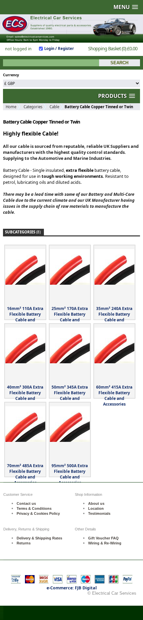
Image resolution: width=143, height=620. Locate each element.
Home (11, 106)
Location (96, 508)
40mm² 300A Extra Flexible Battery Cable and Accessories (25, 395)
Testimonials (99, 513)
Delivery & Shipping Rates (39, 538)
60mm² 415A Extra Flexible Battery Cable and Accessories (114, 395)
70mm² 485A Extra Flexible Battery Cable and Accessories (25, 474)
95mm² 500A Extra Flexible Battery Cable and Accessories (70, 474)
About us (96, 503)
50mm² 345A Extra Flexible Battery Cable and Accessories (70, 395)
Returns (24, 543)
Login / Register (59, 48)
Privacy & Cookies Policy (38, 513)
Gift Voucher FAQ (103, 538)
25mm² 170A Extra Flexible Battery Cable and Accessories (70, 317)
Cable (54, 106)
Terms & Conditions (34, 508)
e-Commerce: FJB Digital (72, 588)
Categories (33, 106)
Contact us (26, 503)
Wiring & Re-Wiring (104, 543)
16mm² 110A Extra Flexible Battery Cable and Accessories (25, 317)
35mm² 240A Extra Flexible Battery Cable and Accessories (114, 317)
